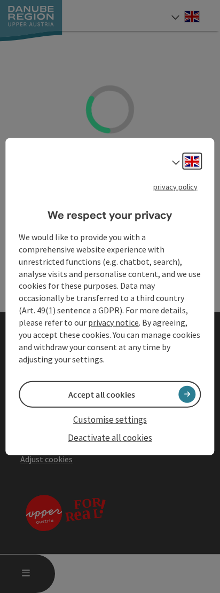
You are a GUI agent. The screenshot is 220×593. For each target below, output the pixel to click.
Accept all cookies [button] (101, 394)
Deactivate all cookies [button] (110, 438)
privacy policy (175, 186)
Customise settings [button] (110, 419)
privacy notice (113, 322)
